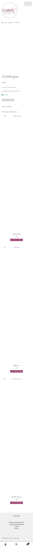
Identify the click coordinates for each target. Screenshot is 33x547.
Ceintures (10, 22)
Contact (16, 528)
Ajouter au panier (8, 100)
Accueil (5, 22)
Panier (25, 543)
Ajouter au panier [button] (16, 239)
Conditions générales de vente (16, 522)
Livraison (16, 526)
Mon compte (16, 515)
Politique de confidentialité (16, 524)
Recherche (16, 544)
